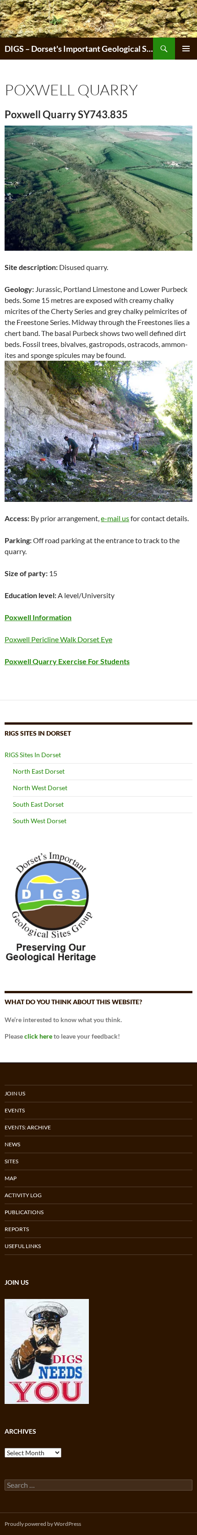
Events (15, 1110)
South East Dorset (38, 804)
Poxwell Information (38, 617)
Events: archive (28, 1127)
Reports (17, 1229)
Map (10, 1178)
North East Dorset (39, 771)
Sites (11, 1161)
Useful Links (23, 1246)
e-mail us (115, 518)
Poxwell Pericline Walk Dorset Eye (58, 639)
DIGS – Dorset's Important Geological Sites (79, 49)
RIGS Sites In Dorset (33, 755)
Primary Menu (186, 49)
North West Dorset (40, 788)
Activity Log (23, 1195)
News (12, 1144)
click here (38, 1036)
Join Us (15, 1093)
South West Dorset (39, 821)
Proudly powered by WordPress (43, 1523)
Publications (24, 1212)
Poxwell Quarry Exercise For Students (67, 661)
